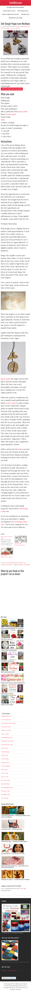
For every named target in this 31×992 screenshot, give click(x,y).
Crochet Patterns (6, 719)
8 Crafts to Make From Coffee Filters (9, 650)
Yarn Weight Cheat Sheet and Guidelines (15, 7)
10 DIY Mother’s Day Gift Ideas (7, 661)
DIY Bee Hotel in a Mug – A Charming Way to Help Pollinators (14, 841)
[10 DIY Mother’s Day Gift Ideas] (12, 660)
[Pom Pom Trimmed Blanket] (10, 960)
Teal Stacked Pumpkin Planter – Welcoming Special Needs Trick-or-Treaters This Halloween (16, 816)
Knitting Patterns (6, 716)
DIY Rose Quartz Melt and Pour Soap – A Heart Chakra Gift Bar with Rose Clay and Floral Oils (15, 866)
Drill (2, 120)
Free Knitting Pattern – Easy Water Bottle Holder (11, 829)
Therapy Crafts (5, 791)
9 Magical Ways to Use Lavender (15, 18)
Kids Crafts (20, 26)
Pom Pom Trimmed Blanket (7, 961)
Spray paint (5, 379)
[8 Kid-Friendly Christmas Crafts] (12, 671)
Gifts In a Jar (4, 755)
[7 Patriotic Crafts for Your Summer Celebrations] (16, 931)
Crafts (21, 888)
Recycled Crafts (5, 780)
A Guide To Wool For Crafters (9, 11)
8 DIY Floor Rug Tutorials (23, 11)
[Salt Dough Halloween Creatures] (7, 551)
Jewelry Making (5, 28)
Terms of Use (22, 985)
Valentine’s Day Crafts (7, 741)
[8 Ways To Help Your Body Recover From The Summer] (12, 627)
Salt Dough (27, 564)
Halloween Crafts (6, 730)
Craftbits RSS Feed (12, 970)
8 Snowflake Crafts (25, 14)
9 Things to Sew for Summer (7, 704)
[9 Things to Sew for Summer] (12, 703)
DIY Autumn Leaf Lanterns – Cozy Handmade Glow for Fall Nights (15, 879)
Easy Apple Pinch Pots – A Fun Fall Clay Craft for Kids (13, 853)
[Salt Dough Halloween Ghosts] (21, 539)
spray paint (22, 111)
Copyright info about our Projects (12, 987)
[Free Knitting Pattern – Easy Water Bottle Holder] (12, 828)
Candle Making (5, 752)
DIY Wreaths (4, 798)
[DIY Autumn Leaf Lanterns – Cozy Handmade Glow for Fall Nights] (12, 878)
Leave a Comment (15, 28)
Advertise (18, 989)
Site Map (15, 985)
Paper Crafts (4, 776)
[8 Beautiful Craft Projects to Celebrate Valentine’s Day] (12, 681)
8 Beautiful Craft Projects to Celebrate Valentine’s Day (13, 683)
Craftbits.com (18, 984)
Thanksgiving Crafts (6, 737)
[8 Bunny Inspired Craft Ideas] (12, 692)
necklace (20, 564)
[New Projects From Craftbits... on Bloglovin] (9, 979)
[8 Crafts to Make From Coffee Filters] (12, 649)
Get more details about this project (12, 89)
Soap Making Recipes (7, 787)
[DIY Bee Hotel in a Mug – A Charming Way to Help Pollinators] (12, 840)
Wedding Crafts (5, 794)
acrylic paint (11, 114)
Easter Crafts (5, 734)
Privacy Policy (8, 985)
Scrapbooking (5, 784)
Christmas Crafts (6, 727)
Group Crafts (5, 759)
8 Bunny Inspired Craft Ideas (7, 694)
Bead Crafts (27, 26)
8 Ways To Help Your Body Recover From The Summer (12, 628)
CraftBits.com (15, 3)
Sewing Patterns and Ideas (8, 723)
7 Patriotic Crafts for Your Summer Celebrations (12, 933)
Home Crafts (4, 773)
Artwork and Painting (10, 562)
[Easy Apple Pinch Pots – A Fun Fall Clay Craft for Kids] (12, 852)
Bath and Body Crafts (7, 744)
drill (20, 449)
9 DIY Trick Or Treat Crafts (7, 639)
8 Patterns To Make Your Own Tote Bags (10, 14)
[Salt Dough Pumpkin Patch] (8, 541)
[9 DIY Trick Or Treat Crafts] (12, 638)
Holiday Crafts (5, 762)
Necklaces (9, 564)
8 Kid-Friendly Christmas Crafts (8, 672)
